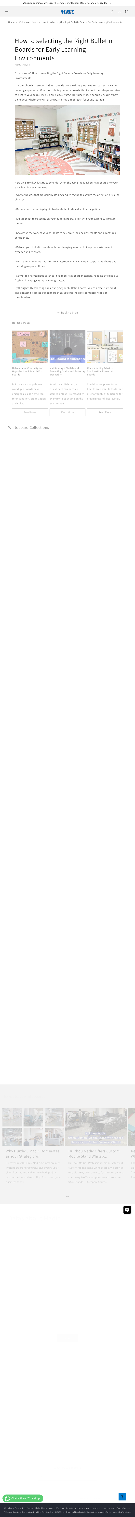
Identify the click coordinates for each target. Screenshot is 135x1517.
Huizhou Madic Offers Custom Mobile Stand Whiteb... (94, 1147)
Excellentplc (80, 1512)
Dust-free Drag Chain (31, 1508)
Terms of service (115, 1495)
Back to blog (69, 311)
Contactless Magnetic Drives (99, 1512)
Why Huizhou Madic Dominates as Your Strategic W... (32, 1147)
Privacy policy (98, 1495)
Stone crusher (85, 1508)
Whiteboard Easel (19, 815)
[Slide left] (60, 1194)
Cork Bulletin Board (21, 944)
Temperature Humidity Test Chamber (37, 1512)
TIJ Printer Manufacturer (67, 1508)
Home (11, 22)
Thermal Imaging (48, 1508)
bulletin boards (55, 85)
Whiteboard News (28, 22)
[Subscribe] (93, 1473)
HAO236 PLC (60, 1512)
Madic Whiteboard (59, 1352)
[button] (7, 11)
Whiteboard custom (12, 1512)
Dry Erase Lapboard (21, 686)
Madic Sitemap (55, 1405)
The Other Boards (20, 1074)
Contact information (69, 1498)
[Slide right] (74, 1194)
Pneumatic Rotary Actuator (119, 1508)
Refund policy (83, 1495)
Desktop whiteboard (59, 1367)
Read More (30, 410)
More (67, 1334)
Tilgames (70, 1512)
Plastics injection (99, 1508)
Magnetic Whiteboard (22, 557)
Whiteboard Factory (12, 1508)
